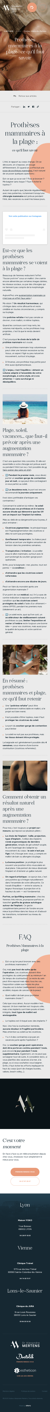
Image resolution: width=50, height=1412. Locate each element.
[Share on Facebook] (33, 107)
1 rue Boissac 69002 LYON (25, 1227)
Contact (44, 1391)
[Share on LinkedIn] (24, 107)
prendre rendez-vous (25, 1362)
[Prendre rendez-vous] (32, 7)
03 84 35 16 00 (25, 1321)
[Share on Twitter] (29, 106)
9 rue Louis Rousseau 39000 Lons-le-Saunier (25, 1313)
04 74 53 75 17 (25, 1278)
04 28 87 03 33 (25, 1235)
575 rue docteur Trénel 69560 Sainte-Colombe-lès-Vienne (25, 1270)
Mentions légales (9, 1391)
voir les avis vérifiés (25, 1376)
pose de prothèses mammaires (17, 170)
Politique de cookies (28, 1391)
